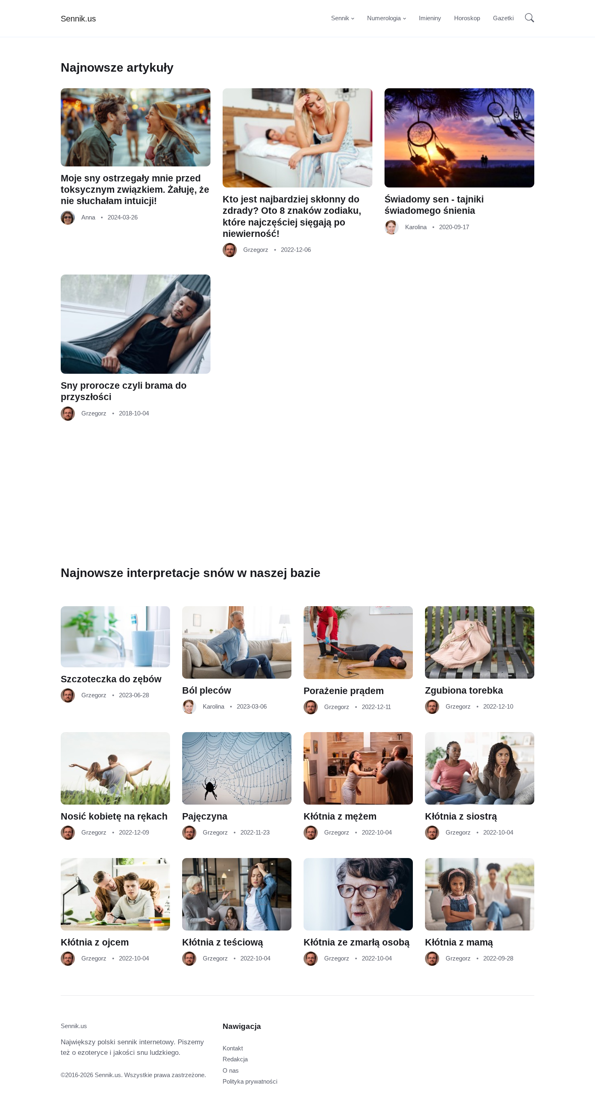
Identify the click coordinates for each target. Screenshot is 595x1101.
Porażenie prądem (344, 691)
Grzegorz (255, 249)
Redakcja (235, 1059)
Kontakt (233, 1048)
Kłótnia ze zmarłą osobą (357, 942)
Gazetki (503, 18)
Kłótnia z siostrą (461, 816)
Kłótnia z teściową (222, 942)
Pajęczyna (204, 816)
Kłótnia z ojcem (95, 942)
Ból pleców (206, 691)
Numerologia (384, 18)
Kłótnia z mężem (340, 816)
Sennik (340, 18)
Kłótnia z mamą (459, 942)
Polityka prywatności (250, 1081)
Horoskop (467, 18)
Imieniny (430, 18)
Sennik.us (78, 18)
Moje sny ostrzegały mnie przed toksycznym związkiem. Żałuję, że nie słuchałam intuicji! (135, 189)
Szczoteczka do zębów (111, 679)
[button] (527, 18)
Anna (88, 216)
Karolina (416, 226)
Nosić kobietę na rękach (114, 816)
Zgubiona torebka (464, 691)
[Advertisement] (291, 495)
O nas (231, 1070)
